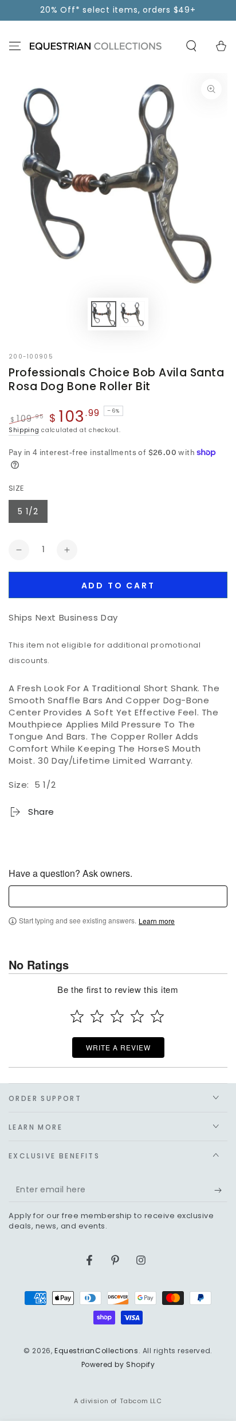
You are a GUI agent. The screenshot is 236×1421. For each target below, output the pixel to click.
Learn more (157, 921)
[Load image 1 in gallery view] (103, 314)
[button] (191, 46)
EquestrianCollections (96, 1350)
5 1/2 (28, 511)
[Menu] (15, 46)
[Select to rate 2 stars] (97, 1016)
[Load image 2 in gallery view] (132, 314)
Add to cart (118, 585)
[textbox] (118, 896)
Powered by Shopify (118, 1364)
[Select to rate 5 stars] (157, 1016)
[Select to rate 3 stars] (117, 1016)
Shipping (24, 430)
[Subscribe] (220, 1190)
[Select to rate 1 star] (77, 1016)
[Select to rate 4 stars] (137, 1016)
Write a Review (118, 1047)
